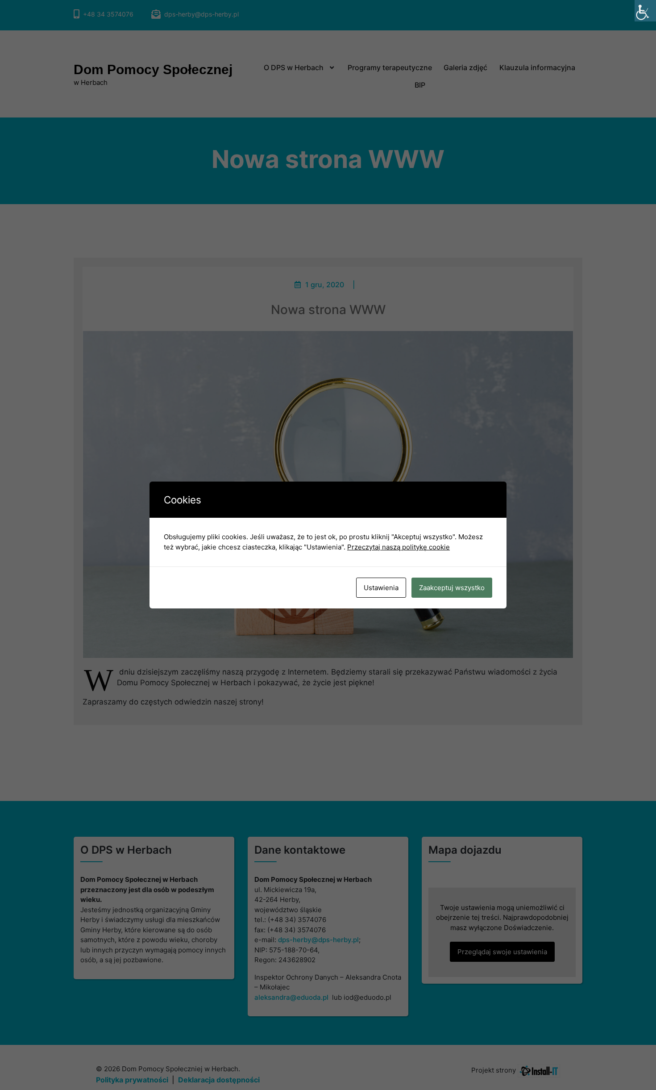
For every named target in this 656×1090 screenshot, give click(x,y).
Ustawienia (381, 587)
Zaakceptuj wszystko (452, 587)
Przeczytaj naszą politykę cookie (398, 547)
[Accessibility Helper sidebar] (645, 10)
